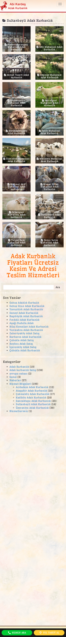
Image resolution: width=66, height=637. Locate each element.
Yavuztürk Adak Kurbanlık (26, 309)
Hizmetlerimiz (18, 411)
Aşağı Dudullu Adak (21, 323)
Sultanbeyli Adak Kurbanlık (33, 404)
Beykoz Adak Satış (21, 343)
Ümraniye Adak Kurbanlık (32, 407)
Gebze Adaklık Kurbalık (24, 302)
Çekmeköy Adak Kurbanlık (32, 394)
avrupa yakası (18, 373)
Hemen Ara (18, 632)
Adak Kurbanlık (19, 366)
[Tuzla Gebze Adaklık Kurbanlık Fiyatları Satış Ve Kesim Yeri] (14, 5)
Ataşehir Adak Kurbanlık (31, 390)
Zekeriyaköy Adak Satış (24, 333)
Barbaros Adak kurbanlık (25, 336)
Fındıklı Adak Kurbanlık (24, 319)
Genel (13, 376)
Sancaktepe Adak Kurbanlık (33, 400)
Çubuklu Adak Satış (21, 340)
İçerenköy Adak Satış (22, 347)
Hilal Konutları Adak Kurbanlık (29, 326)
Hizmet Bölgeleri (20, 383)
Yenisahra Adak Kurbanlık (26, 330)
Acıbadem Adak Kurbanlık (32, 387)
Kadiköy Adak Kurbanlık (31, 397)
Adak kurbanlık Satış (22, 370)
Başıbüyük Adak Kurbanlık (26, 316)
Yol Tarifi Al (50, 632)
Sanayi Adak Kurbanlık (23, 312)
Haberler (15, 380)
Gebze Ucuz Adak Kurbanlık (27, 306)
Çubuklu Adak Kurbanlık (24, 350)
